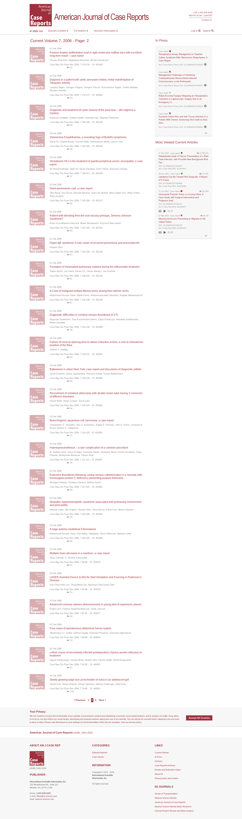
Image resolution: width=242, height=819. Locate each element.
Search (207, 30)
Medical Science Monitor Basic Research (173, 806)
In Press (158, 757)
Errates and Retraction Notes (168, 770)
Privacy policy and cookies (166, 778)
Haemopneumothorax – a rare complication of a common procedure (89, 447)
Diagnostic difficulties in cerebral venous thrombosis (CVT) (84, 314)
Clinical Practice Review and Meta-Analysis (174, 811)
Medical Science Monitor (166, 798)
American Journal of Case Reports (170, 802)
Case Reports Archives (165, 765)
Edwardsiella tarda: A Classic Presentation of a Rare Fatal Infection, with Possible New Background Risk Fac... (183, 159)
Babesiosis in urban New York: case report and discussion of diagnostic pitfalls (95, 369)
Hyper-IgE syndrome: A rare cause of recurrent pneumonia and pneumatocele (95, 242)
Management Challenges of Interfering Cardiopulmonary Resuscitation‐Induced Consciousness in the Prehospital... (178, 78)
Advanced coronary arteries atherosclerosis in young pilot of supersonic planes (95, 604)
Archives (158, 761)
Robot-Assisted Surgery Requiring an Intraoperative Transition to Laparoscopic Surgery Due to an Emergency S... (183, 99)
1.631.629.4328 (205, 13)
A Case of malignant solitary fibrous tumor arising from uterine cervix (89, 290)
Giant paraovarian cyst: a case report (71, 188)
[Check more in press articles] (206, 133)
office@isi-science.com (46, 796)
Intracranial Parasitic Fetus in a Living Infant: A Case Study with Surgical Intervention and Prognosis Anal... (181, 197)
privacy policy (135, 722)
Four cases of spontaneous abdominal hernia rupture (80, 628)
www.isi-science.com (44, 799)
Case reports (98, 757)
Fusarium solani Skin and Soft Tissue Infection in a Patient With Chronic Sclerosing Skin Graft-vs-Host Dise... (183, 119)
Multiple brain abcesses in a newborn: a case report (80, 553)
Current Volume (162, 753)
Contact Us (207, 20)
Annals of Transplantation (166, 794)
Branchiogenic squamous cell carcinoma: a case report (82, 420)
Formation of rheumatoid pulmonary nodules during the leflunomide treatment (94, 266)
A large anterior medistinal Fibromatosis (73, 529)
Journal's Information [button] (105, 30)
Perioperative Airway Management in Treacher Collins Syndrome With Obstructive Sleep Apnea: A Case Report (183, 57)
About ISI (159, 774)
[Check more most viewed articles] (206, 235)
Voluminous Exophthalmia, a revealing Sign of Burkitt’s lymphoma (88, 137)
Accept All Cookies (199, 718)
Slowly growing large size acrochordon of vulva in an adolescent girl (89, 679)
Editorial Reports (99, 753)
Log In (194, 30)
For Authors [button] (80, 30)
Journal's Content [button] (57, 30)
